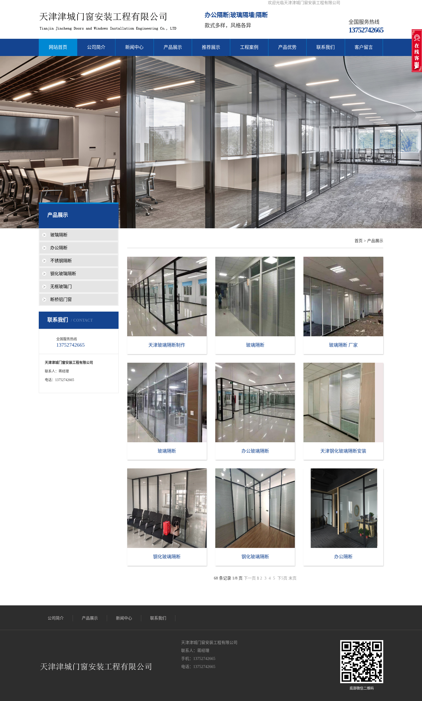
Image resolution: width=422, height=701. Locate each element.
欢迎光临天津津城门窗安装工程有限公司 (304, 3)
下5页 (282, 578)
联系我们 (325, 47)
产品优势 (287, 47)
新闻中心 (134, 47)
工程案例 (249, 47)
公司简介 (96, 47)
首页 (359, 241)
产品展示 (173, 47)
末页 (293, 578)
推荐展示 (211, 47)
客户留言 (364, 47)
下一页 (250, 578)
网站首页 (58, 47)
